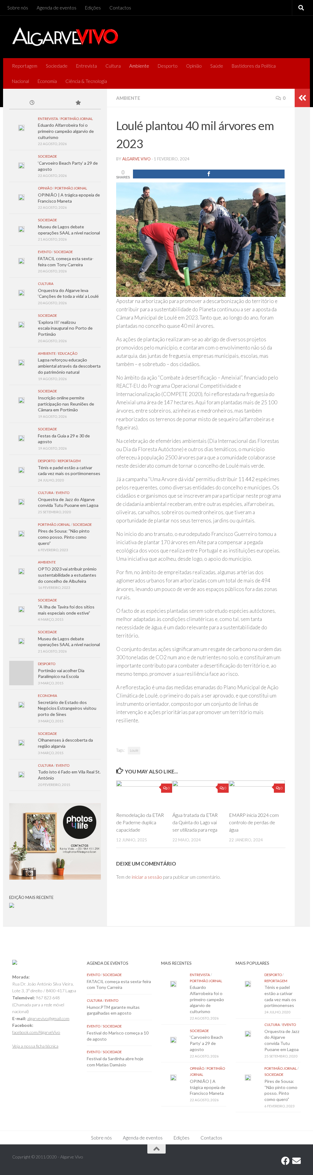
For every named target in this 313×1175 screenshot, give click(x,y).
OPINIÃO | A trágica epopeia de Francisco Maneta (207, 1087)
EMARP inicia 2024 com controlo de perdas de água (254, 822)
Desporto (168, 66)
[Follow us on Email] (296, 1161)
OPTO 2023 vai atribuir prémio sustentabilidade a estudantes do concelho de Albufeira (67, 574)
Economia (47, 81)
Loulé (134, 750)
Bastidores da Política (254, 66)
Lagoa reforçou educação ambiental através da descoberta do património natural (69, 365)
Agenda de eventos (56, 7)
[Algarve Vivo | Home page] (65, 37)
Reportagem (24, 66)
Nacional (20, 81)
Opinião (194, 66)
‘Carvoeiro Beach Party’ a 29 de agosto (206, 1043)
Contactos (120, 7)
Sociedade (57, 66)
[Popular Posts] (78, 103)
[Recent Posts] (32, 103)
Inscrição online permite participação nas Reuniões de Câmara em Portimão (66, 403)
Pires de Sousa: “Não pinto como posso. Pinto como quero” (64, 536)
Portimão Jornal (77, 119)
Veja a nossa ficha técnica (35, 1046)
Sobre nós (17, 7)
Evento (44, 252)
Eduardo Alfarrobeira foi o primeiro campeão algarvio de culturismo (66, 131)
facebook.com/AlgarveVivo (36, 1032)
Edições (93, 7)
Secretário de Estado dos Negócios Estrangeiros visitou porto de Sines (67, 708)
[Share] (209, 174)
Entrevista (86, 66)
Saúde (216, 66)
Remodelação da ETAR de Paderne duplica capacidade (140, 822)
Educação (67, 353)
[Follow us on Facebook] (285, 1161)
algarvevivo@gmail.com (48, 1018)
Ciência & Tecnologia (86, 81)
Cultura (113, 66)
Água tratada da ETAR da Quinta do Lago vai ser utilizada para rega (195, 822)
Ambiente (139, 66)
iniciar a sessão (147, 877)
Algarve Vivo (136, 158)
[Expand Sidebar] (302, 98)
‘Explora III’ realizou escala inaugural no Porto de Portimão (65, 328)
